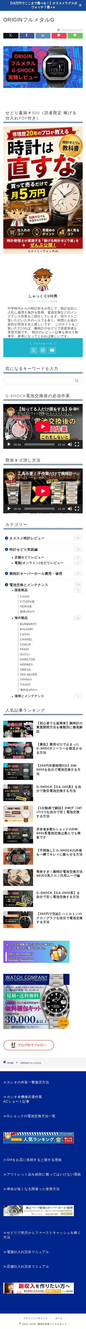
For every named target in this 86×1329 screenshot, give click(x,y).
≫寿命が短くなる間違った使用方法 (31, 1189)
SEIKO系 (26, 606)
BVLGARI (26, 629)
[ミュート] (70, 444)
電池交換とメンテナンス (44, 585)
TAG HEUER (28, 674)
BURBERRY (28, 624)
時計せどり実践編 (44, 549)
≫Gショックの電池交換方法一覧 (29, 1116)
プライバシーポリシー (35, 1318)
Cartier (25, 634)
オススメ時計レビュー (44, 538)
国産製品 (47, 590)
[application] (43, 426)
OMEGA (25, 669)
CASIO (24, 596)
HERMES (26, 664)
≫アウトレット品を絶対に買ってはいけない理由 (42, 1174)
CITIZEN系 (27, 601)
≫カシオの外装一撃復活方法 (26, 1082)
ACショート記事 (16, 1101)
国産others (27, 611)
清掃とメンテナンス (47, 696)
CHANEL (26, 639)
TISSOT (25, 684)
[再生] (9, 444)
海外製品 (47, 618)
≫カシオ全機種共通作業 (22, 1097)
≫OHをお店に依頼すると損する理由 (32, 1160)
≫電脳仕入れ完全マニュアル (26, 1252)
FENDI (24, 649)
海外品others (28, 689)
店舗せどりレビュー (47, 557)
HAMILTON (27, 659)
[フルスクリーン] (77, 444)
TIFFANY (26, 679)
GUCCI (25, 654)
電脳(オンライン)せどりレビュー (47, 563)
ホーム (59, 1318)
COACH (25, 644)
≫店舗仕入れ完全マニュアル (26, 1266)
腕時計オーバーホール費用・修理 (44, 573)
